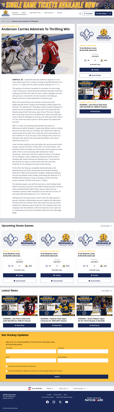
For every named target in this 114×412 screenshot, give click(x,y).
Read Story (96, 111)
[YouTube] (66, 402)
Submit (57, 377)
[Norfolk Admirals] (6, 13)
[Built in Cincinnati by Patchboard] (94, 399)
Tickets (23, 12)
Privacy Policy (57, 394)
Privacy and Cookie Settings (64, 397)
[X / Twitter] (60, 402)
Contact (49, 394)
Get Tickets (102, 14)
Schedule (15, 12)
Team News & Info (34, 12)
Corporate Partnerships (19, 14)
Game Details (96, 75)
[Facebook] (47, 402)
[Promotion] (57, 5)
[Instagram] (53, 402)
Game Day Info (48, 12)
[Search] (80, 13)
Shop (58, 12)
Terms (65, 394)
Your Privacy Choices (48, 397)
